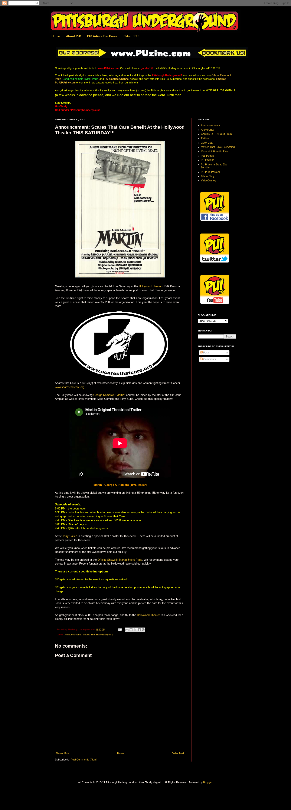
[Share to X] (135, 630)
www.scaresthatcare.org (69, 387)
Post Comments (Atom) (84, 759)
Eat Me (205, 138)
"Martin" (120, 395)
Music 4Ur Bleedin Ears (214, 151)
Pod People (208, 155)
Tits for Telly (208, 176)
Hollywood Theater (150, 286)
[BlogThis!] (131, 630)
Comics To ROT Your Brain (216, 134)
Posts (206, 352)
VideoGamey (208, 180)
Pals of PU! (132, 36)
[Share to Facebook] (139, 630)
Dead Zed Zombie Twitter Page (80, 78)
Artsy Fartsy (207, 129)
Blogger (207, 782)
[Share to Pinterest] (143, 630)
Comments (209, 359)
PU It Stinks (207, 160)
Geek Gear (207, 142)
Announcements (73, 634)
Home (56, 36)
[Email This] (127, 630)
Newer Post (62, 753)
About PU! (73, 36)
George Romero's (104, 395)
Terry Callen (69, 536)
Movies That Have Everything (98, 634)
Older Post (178, 753)
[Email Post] (120, 629)
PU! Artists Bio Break (102, 36)
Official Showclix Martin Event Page (119, 559)
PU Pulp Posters (210, 172)
